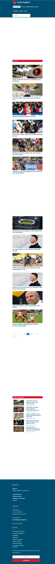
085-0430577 (16, 6)
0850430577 (17, 517)
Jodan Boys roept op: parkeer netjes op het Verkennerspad (32, 402)
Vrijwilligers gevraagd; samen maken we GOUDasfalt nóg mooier (32, 409)
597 (14, 336)
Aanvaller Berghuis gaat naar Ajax (23, 116)
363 (31, 334)
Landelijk (15, 11)
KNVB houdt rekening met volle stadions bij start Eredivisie (27, 231)
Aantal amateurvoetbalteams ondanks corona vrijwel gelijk (25, 325)
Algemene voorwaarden (18, 498)
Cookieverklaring (16, 494)
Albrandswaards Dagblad (18, 531)
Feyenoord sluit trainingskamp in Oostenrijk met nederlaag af (27, 172)
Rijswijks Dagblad (16, 541)
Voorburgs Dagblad (17, 543)
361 (24, 334)
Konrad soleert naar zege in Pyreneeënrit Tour (26, 98)
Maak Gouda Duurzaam (32, 6)
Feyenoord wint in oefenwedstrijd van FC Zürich (26, 306)
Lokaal (23, 6)
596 (37, 334)
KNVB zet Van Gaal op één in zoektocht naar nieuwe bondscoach (27, 288)
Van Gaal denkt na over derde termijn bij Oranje (26, 250)
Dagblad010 (15, 535)
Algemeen (15, 523)
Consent (14, 500)
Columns (21, 11)
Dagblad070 (15, 537)
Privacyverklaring (17, 496)
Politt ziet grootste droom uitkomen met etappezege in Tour (26, 268)
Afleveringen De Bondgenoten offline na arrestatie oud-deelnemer (33, 429)
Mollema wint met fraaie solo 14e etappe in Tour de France (27, 153)
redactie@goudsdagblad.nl (19, 519)
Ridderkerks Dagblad (17, 539)
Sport (25, 11)
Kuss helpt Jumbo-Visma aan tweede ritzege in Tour (27, 135)
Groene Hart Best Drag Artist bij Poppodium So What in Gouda (32, 422)
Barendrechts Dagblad (17, 533)
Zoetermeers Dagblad (17, 545)
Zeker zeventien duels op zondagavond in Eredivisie (26, 80)
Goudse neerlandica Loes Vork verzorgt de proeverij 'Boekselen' (33, 415)
